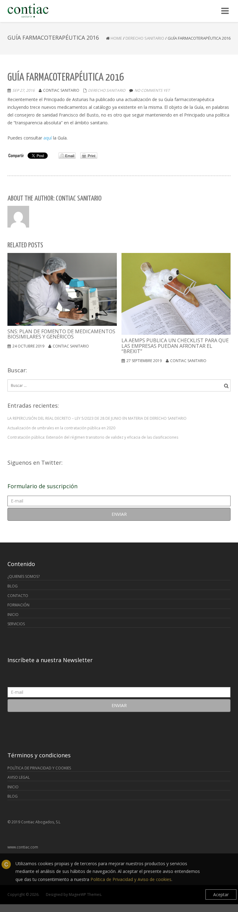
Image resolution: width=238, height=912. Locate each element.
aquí (47, 138)
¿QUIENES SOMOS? (23, 576)
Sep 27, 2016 (23, 90)
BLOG (12, 586)
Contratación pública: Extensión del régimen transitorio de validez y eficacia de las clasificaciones (92, 437)
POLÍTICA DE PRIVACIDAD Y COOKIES (39, 768)
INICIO (13, 614)
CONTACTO (17, 595)
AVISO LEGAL (18, 777)
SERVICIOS (16, 623)
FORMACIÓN (18, 605)
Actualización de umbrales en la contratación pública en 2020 (61, 428)
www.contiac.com (22, 847)
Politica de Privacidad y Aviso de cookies (130, 879)
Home (116, 38)
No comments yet (152, 90)
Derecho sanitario (145, 38)
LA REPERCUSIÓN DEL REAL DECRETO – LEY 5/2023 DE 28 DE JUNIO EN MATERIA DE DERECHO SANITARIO (97, 418)
